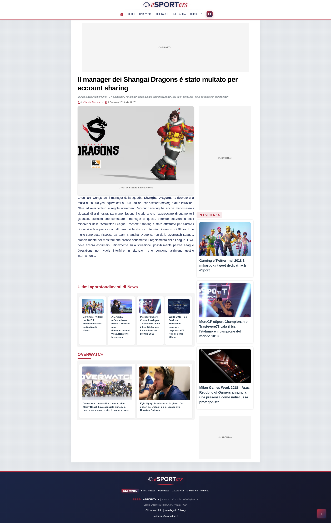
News (132, 287)
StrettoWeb (148, 490)
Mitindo (204, 490)
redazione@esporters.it (165, 516)
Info (160, 510)
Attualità (179, 14)
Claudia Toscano (92, 102)
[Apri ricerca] (210, 14)
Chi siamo (151, 510)
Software (162, 14)
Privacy (181, 510)
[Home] (165, 4)
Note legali (170, 510)
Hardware (145, 14)
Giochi (131, 14)
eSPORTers (151, 499)
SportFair (192, 490)
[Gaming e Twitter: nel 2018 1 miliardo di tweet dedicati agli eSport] (93, 306)
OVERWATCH (90, 354)
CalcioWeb (178, 490)
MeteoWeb (163, 490)
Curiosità (196, 14)
